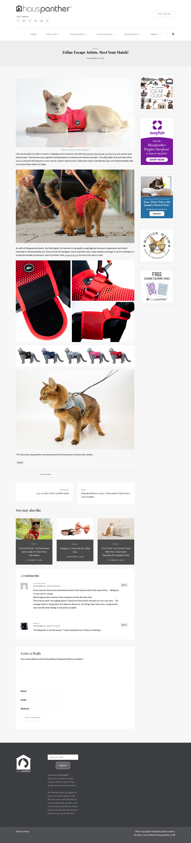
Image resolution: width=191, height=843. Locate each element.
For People (77, 34)
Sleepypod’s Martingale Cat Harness (99, 154)
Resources (131, 34)
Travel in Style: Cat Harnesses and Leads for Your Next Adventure (34, 552)
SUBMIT (63, 765)
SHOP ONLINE (164, 14)
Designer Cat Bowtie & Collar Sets (75, 550)
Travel (95, 49)
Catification (104, 34)
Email (24, 700)
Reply (124, 585)
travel (20, 462)
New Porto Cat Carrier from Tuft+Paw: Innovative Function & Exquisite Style (116, 552)
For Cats (51, 34)
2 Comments (45, 474)
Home (33, 34)
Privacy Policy (22, 831)
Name (24, 691)
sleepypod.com (71, 255)
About (154, 34)
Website (25, 708)
